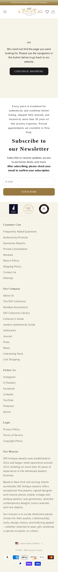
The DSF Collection (14, 301)
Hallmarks (9, 330)
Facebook (9, 388)
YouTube (8, 400)
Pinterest (8, 406)
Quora (7, 411)
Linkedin (8, 394)
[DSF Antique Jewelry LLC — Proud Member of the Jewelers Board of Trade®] (44, 209)
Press (6, 342)
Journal (7, 336)
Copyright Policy (13, 440)
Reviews (8, 254)
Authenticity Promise (15, 237)
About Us (8, 295)
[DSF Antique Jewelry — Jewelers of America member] (13, 209)
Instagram (9, 376)
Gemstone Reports (14, 243)
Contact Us (9, 272)
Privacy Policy (11, 429)
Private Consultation (15, 248)
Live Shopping (11, 359)
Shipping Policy (12, 266)
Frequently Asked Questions (20, 231)
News (6, 347)
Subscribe (29, 191)
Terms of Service (13, 435)
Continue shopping (29, 71)
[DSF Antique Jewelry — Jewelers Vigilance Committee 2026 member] (28, 209)
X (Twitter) (9, 382)
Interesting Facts (13, 353)
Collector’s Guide (13, 318)
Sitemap (8, 278)
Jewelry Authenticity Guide (19, 324)
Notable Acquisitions (15, 307)
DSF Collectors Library (16, 312)
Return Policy (11, 260)
